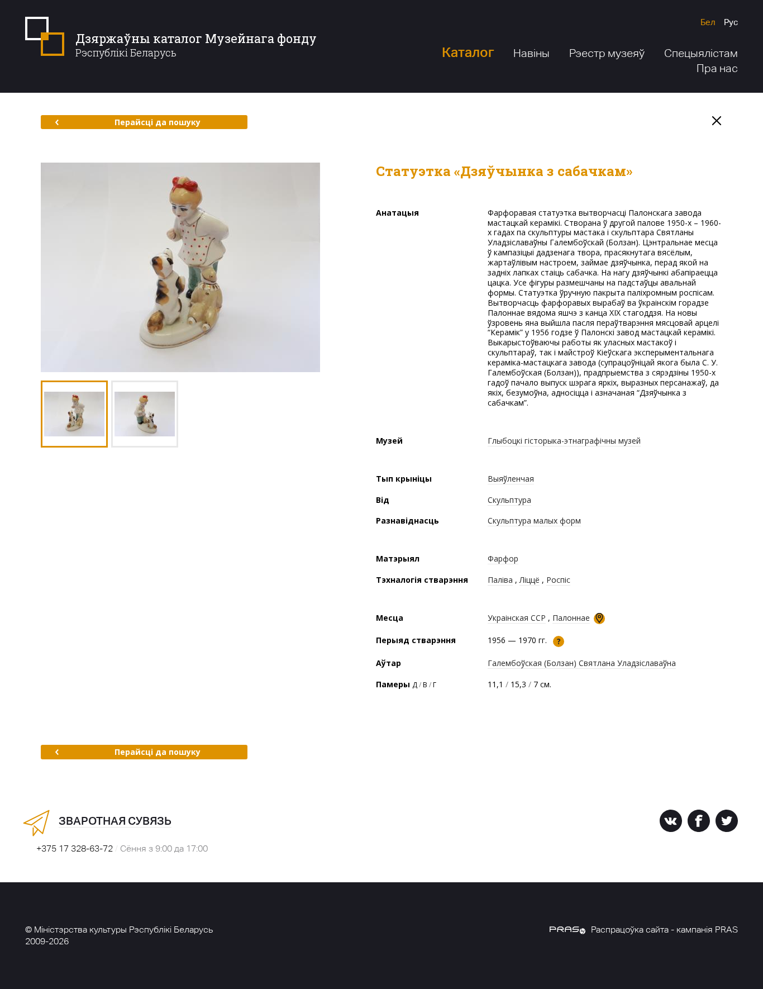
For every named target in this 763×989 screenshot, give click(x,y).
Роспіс (558, 579)
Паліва (500, 579)
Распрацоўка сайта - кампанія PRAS (664, 929)
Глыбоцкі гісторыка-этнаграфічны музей (564, 440)
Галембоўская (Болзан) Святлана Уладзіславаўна (582, 663)
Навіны (531, 53)
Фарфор (503, 558)
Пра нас (717, 68)
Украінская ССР (517, 617)
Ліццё (529, 579)
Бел (708, 22)
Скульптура (509, 500)
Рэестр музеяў (607, 53)
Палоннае (571, 617)
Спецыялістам (701, 53)
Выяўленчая (511, 478)
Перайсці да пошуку (158, 122)
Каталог (468, 52)
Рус (731, 22)
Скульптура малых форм (534, 520)
